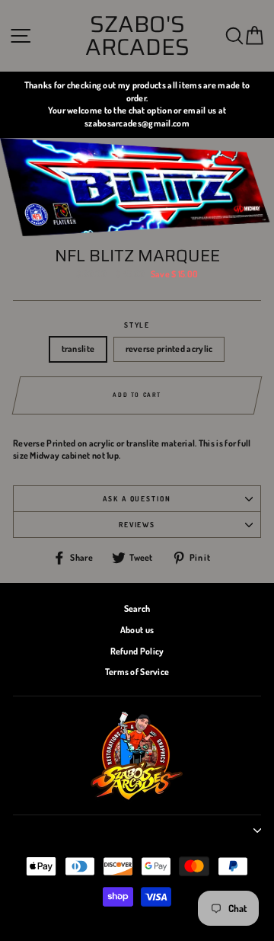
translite (78, 348)
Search (137, 608)
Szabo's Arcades (137, 36)
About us (137, 629)
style (137, 324)
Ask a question (137, 498)
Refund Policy (137, 651)
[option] (137, 104)
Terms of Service (137, 671)
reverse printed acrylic (169, 348)
